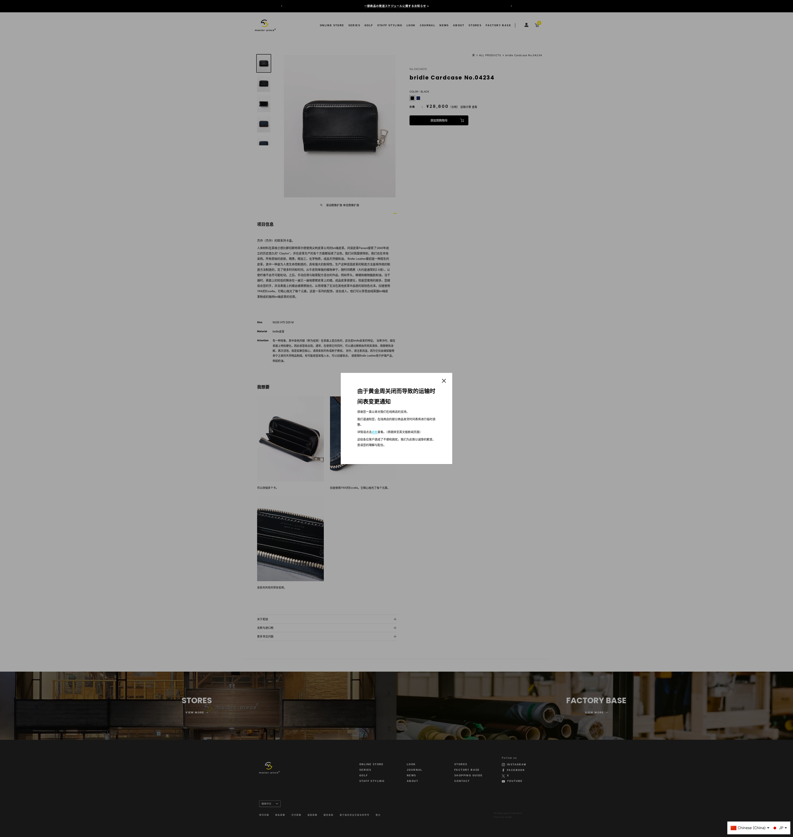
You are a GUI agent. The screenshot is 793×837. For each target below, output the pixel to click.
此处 (375, 432)
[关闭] (444, 380)
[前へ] (281, 6)
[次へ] (511, 6)
